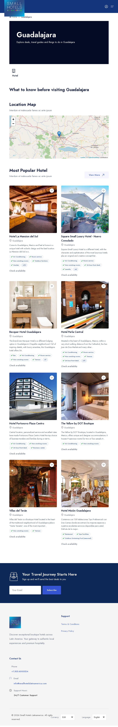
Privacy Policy (67, 631)
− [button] (13, 123)
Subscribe (52, 590)
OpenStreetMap (93, 157)
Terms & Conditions (70, 624)
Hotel (15, 75)
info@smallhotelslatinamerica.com (30, 683)
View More (94, 175)
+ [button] (13, 119)
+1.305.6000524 (20, 671)
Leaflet (82, 157)
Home (14, 17)
